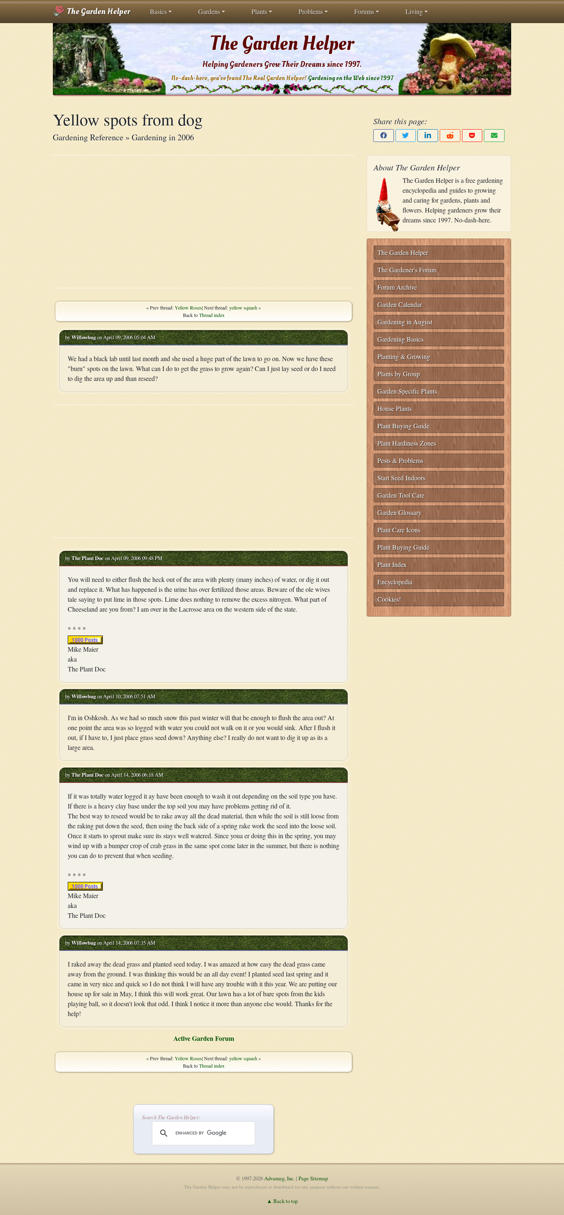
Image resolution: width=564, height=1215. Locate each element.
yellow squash (243, 307)
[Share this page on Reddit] (450, 135)
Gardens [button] (209, 11)
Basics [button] (158, 11)
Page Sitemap (313, 1178)
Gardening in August (404, 321)
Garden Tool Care (400, 495)
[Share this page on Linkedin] (427, 135)
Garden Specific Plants (407, 391)
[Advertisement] (203, 221)
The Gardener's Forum (406, 269)
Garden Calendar (399, 304)
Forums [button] (364, 11)
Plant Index (392, 564)
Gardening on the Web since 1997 (350, 78)
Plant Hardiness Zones (406, 443)
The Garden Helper (97, 11)
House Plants (394, 408)
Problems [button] (311, 11)
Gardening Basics (400, 339)
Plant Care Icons (398, 529)
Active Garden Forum (203, 1038)
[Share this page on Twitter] (406, 135)
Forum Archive (397, 287)
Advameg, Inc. (279, 1178)
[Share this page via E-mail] (494, 135)
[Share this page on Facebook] (383, 135)
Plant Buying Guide (403, 425)
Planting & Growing (403, 356)
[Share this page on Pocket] (472, 135)
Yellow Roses (188, 307)
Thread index (212, 315)
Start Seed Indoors (401, 477)
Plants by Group (398, 373)
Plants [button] (259, 11)
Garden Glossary (399, 512)
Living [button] (414, 11)
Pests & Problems (400, 460)
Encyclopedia (394, 581)
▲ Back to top (282, 1201)
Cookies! (389, 599)
